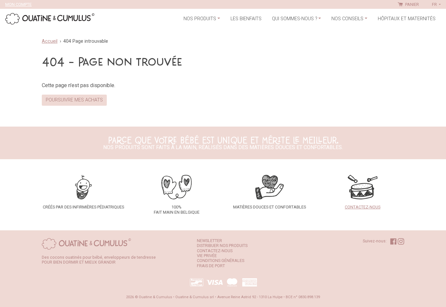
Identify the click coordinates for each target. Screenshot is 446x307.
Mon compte (18, 4)
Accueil (49, 41)
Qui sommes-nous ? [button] (294, 19)
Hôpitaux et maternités (407, 19)
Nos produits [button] (199, 19)
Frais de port (211, 265)
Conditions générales (220, 260)
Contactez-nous (214, 250)
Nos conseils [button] (347, 19)
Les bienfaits (246, 19)
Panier (411, 4)
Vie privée (207, 255)
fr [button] (435, 4)
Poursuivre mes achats (74, 100)
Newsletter (209, 240)
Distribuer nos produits (222, 245)
